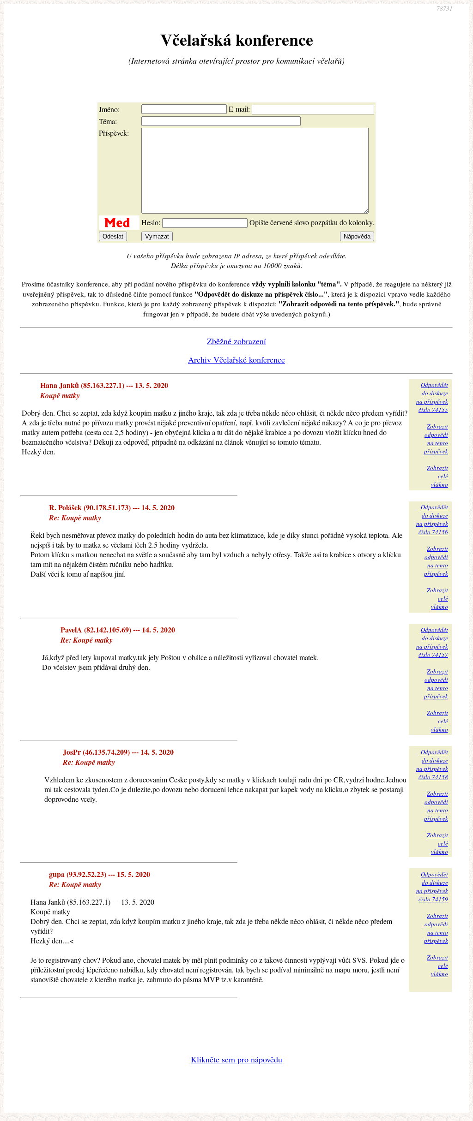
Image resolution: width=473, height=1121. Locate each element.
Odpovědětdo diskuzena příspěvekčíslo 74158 (432, 764)
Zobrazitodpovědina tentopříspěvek (436, 438)
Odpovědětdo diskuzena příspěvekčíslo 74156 (432, 519)
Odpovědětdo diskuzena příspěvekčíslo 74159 (432, 886)
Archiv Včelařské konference (236, 359)
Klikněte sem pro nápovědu (236, 1059)
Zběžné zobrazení (236, 340)
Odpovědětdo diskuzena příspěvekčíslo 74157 (432, 642)
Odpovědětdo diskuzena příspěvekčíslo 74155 (432, 397)
